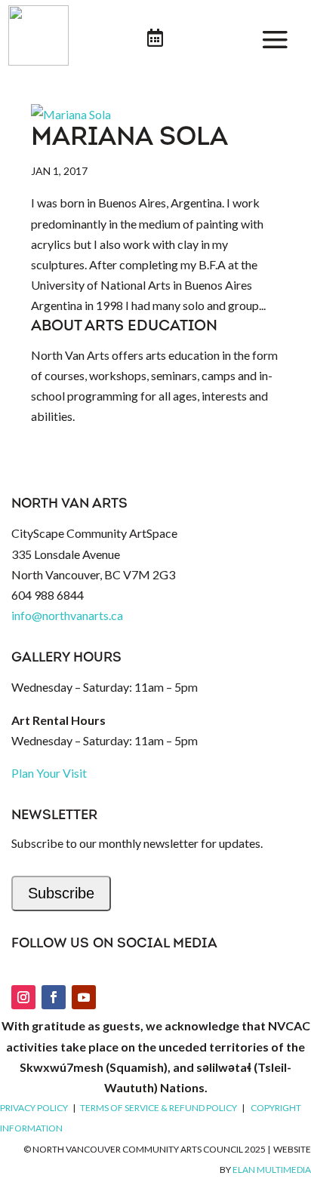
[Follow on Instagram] (23, 997)
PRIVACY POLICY (34, 1107)
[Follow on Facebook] (54, 997)
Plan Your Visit (49, 773)
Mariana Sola (129, 138)
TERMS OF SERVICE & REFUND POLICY (158, 1107)
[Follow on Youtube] (84, 997)
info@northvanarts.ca (67, 615)
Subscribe (61, 893)
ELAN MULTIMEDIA (271, 1169)
